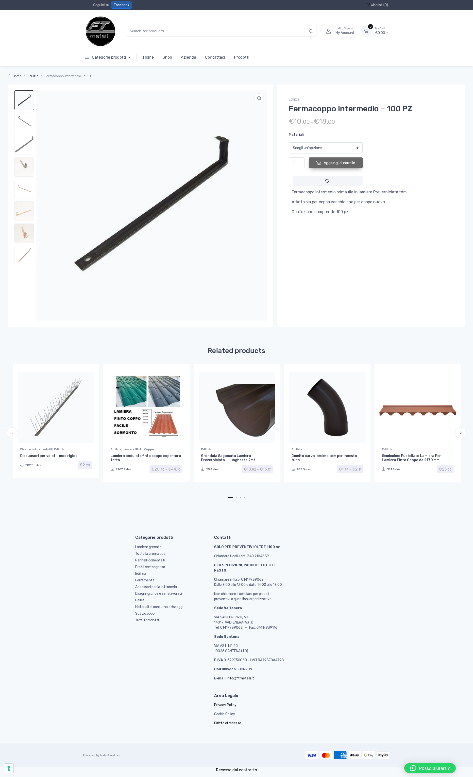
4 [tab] (244, 497)
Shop (167, 57)
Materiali (296, 135)
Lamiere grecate (148, 547)
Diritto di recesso (227, 723)
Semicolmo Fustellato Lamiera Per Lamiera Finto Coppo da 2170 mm (411, 458)
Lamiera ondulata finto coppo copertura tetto (146, 458)
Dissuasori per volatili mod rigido (49, 456)
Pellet (140, 600)
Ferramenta (144, 580)
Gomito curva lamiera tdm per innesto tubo (324, 458)
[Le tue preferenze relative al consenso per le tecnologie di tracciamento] (8, 768)
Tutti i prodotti (147, 620)
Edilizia (33, 76)
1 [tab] (230, 497)
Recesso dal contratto (236, 770)
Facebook (121, 5)
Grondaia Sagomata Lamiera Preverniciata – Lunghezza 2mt (228, 458)
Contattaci (215, 57)
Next (460, 432)
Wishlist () (379, 5)
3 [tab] (240, 497)
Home (148, 57)
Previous (12, 432)
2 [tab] (236, 497)
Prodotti (241, 57)
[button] (259, 98)
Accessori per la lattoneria (156, 587)
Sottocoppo (145, 613)
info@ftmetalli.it (240, 678)
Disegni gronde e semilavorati (158, 593)
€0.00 (380, 31)
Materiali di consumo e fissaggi (159, 607)
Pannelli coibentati (150, 560)
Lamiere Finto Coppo (138, 449)
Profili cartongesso (150, 567)
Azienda (188, 57)
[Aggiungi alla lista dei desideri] (328, 181)
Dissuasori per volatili (36, 449)
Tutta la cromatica (150, 554)
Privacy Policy (225, 705)
